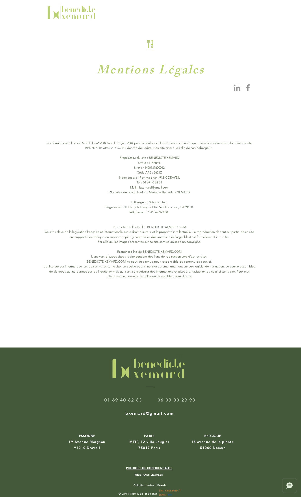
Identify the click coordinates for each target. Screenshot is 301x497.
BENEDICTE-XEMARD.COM (105, 148)
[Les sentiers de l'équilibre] (237, 87)
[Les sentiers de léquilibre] (248, 87)
